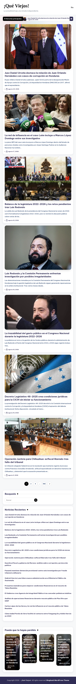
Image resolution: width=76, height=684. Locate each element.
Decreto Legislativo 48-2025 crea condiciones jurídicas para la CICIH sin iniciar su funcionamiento (37, 551)
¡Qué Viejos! (16, 5)
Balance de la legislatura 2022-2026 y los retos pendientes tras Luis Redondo (36, 530)
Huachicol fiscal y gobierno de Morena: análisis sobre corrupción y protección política (36, 564)
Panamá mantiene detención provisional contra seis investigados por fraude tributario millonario (36, 572)
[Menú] (72, 7)
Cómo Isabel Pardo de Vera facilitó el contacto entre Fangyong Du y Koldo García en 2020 (38, 615)
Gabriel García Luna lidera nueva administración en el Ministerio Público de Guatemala (35, 579)
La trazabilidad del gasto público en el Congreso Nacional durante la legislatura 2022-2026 (37, 544)
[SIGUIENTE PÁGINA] (50, 484)
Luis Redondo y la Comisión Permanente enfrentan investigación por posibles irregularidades (36, 536)
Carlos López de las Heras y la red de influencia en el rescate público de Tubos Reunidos (36, 607)
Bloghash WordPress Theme (57, 680)
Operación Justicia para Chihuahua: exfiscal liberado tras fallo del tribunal (35, 558)
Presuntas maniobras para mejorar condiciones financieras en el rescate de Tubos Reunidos (36, 587)
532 (44, 484)
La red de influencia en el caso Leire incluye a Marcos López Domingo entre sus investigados (37, 523)
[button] (50, 484)
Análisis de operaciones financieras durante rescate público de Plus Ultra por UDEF (36, 599)
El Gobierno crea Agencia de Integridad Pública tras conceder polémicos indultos (38, 593)
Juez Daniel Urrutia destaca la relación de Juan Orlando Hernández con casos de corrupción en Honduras (38, 516)
